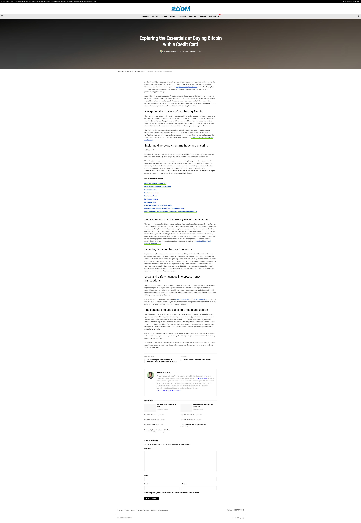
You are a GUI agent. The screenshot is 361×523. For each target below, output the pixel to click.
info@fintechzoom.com (351, 1)
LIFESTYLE (192, 16)
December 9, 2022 (161, 432)
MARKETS (145, 16)
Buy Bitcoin (193, 51)
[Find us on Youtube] (238, 518)
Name (147, 475)
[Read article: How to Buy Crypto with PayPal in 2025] (150, 408)
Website (184, 484)
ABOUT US (202, 16)
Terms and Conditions (143, 510)
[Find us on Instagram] (243, 518)
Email (146, 484)
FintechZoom (202, 378)
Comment (148, 449)
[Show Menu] (2, 16)
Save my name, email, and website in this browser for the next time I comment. (173, 493)
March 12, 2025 (183, 51)
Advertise (126, 510)
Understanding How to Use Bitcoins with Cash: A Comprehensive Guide (164, 208)
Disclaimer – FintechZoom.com (159, 510)
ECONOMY (182, 16)
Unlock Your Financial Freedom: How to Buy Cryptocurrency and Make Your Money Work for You (170, 211)
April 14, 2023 (160, 415)
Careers (133, 510)
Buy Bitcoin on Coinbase (151, 199)
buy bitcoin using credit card (186, 87)
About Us (119, 510)
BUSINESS (155, 16)
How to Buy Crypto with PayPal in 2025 (155, 183)
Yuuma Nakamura (171, 51)
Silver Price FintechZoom (90, 1)
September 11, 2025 (163, 409)
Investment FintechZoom (67, 1)
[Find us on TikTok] (240, 518)
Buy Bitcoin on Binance (150, 196)
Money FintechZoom (78, 1)
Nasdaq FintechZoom (20, 1)
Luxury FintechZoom (55, 1)
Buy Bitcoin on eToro (150, 202)
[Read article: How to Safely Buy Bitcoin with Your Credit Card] (186, 408)
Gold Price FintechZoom (44, 1)
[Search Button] (359, 16)
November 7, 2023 (198, 409)
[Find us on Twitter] (235, 518)
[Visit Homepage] (180, 8)
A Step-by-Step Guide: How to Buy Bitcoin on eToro (158, 205)
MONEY (172, 16)
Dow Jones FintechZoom (32, 1)
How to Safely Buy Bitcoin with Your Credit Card (157, 187)
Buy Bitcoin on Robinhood (151, 193)
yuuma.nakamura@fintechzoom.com (169, 390)
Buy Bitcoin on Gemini (150, 190)
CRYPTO (164, 16)
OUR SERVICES (214, 16)
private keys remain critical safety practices (191, 299)
